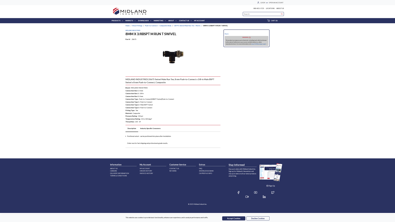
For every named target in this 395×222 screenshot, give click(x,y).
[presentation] (131, 129)
